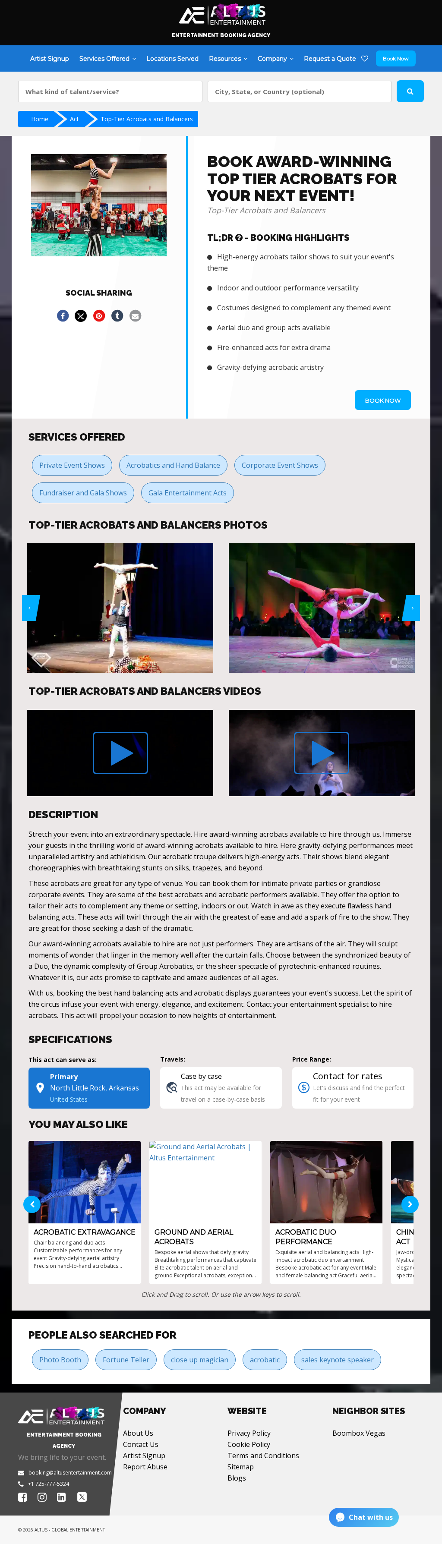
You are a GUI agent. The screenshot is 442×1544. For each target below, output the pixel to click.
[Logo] (221, 12)
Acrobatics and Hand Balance (173, 465)
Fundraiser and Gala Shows (83, 493)
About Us (138, 1433)
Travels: (172, 1059)
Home (39, 119)
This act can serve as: (62, 1060)
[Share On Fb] (62, 316)
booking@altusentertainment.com (70, 1472)
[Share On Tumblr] (117, 316)
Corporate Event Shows (280, 465)
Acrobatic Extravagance (85, 1232)
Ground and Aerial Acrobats (194, 1237)
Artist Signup (144, 1455)
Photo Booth (60, 1359)
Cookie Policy (248, 1444)
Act (74, 119)
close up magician (199, 1359)
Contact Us (140, 1444)
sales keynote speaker (337, 1359)
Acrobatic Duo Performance (305, 1237)
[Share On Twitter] (81, 316)
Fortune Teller (126, 1359)
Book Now (396, 58)
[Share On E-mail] (135, 316)
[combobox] (110, 91)
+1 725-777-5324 (48, 1483)
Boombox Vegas (358, 1433)
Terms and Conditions (263, 1455)
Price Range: (311, 1059)
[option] (104, 608)
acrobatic (265, 1359)
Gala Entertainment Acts (187, 493)
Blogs (236, 1478)
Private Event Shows (72, 465)
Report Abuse (145, 1467)
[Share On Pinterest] (99, 316)
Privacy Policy (249, 1433)
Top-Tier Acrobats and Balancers (147, 119)
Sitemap (240, 1467)
